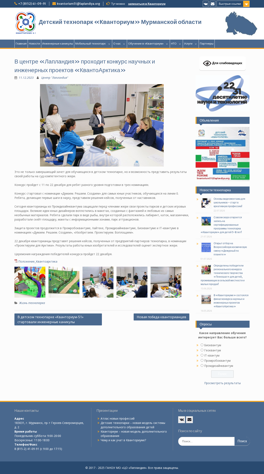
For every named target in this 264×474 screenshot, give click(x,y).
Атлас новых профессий (117, 418)
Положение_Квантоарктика (37, 261)
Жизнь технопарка (32, 303)
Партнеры (206, 43)
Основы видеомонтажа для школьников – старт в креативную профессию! (229, 202)
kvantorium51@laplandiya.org (78, 4)
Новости (34, 43)
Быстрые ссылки (230, 4)
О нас (117, 43)
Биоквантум (212, 345)
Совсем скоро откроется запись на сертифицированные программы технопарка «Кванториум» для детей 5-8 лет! (221, 225)
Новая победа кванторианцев (161, 317)
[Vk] (206, 4)
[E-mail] (213, 4)
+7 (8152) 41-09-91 (32, 4)
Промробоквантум (217, 361)
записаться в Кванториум (146, 4)
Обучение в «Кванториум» (146, 43)
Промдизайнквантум (218, 366)
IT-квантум (211, 355)
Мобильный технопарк (90, 43)
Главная (21, 43)
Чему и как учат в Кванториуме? (123, 440)
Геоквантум (212, 350)
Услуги (188, 43)
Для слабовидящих (226, 63)
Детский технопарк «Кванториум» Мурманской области (120, 22)
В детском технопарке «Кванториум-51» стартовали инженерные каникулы (51, 319)
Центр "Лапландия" (54, 78)
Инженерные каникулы (57, 43)
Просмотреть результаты (222, 383)
